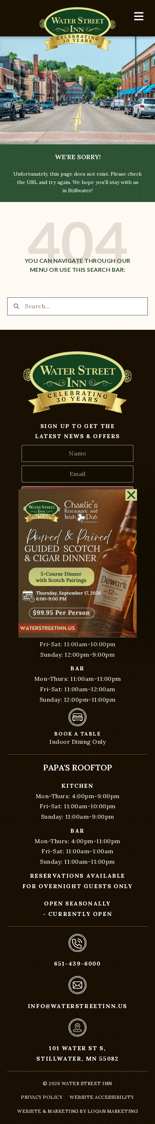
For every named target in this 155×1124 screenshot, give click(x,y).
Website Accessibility (102, 1097)
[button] (131, 493)
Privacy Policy (41, 1097)
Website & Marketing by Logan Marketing (77, 1111)
